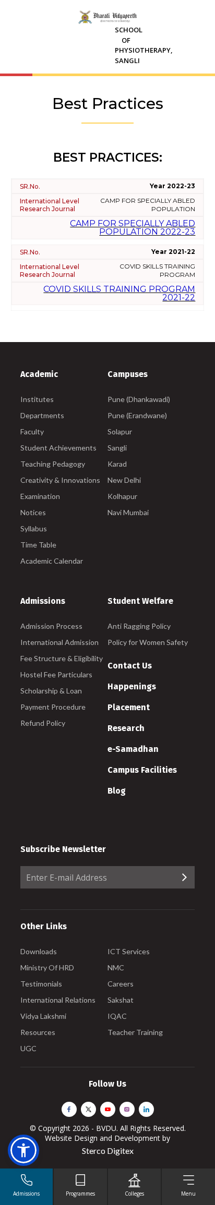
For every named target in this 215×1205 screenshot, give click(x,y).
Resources (37, 1032)
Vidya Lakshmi (43, 1016)
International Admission (59, 642)
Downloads (38, 951)
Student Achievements (58, 447)
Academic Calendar (51, 560)
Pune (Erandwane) (137, 415)
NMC (116, 967)
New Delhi (124, 480)
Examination (40, 496)
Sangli (117, 447)
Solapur (120, 431)
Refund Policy (42, 723)
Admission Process (51, 626)
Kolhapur (122, 496)
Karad (117, 463)
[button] (23, 1150)
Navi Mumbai (128, 512)
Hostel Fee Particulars (56, 674)
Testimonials (41, 983)
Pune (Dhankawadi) (139, 399)
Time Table (38, 544)
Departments (42, 415)
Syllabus (33, 528)
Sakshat (121, 999)
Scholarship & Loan (51, 690)
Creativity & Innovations (60, 480)
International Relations (57, 999)
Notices (33, 512)
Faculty (32, 431)
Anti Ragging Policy (139, 626)
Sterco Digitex (108, 1150)
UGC (28, 1048)
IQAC (117, 1016)
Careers (121, 983)
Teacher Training (135, 1032)
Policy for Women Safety (148, 642)
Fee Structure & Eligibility (61, 658)
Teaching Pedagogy (52, 463)
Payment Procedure (53, 706)
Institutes (37, 399)
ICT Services (129, 951)
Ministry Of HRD (47, 967)
